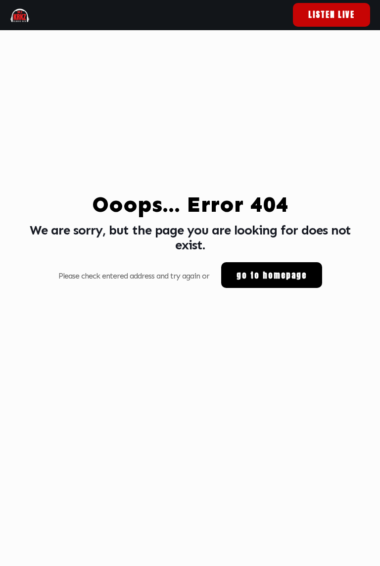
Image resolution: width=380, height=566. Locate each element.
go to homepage (272, 275)
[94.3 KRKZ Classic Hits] (20, 15)
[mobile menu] (264, 14)
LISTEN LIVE (331, 14)
